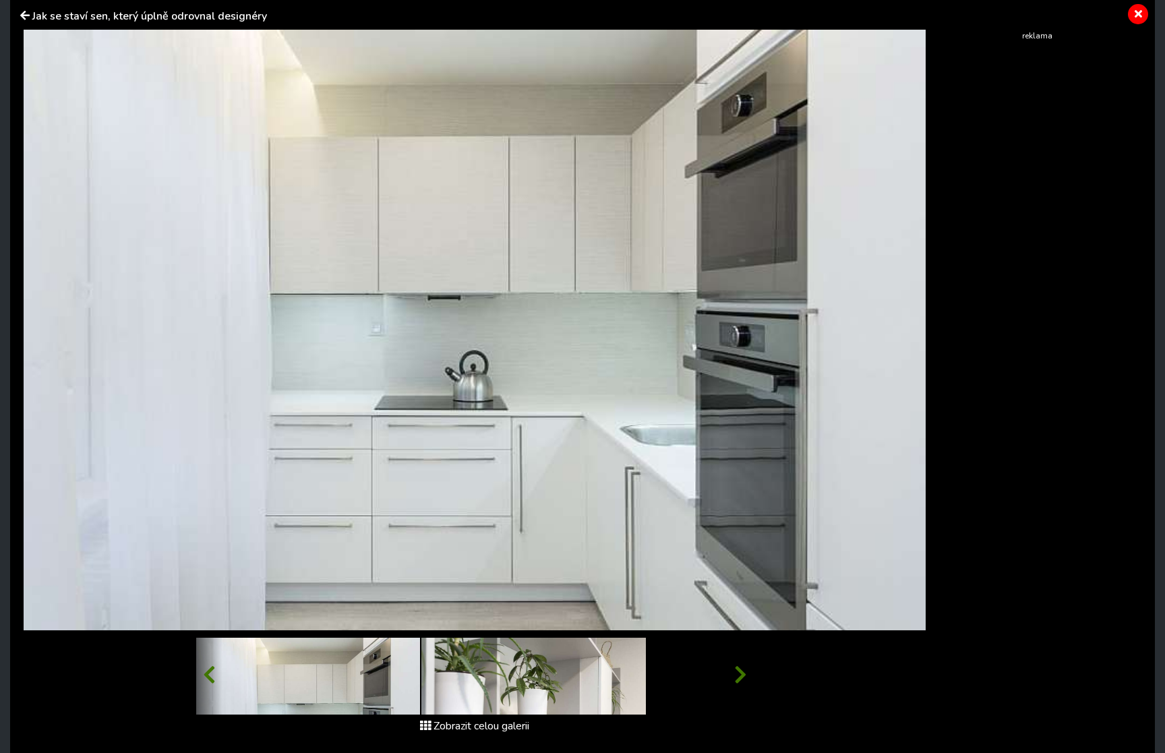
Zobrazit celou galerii (481, 726)
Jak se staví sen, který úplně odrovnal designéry (149, 16)
